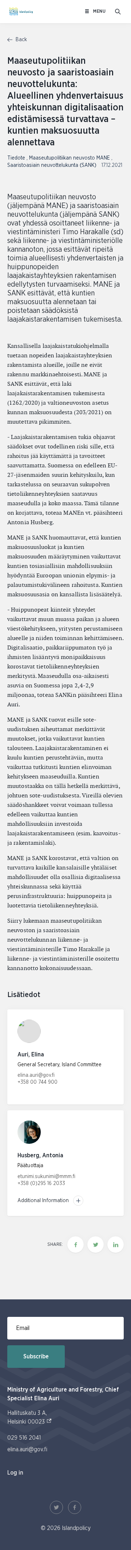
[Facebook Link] (74, 1507)
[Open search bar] (118, 11)
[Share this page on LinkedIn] (115, 1244)
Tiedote (17, 158)
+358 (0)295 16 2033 (41, 1183)
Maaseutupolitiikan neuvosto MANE (70, 158)
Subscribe (36, 1356)
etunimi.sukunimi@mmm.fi (46, 1176)
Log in (15, 1473)
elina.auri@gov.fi (36, 1075)
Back (20, 39)
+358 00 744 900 (37, 1082)
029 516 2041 (24, 1438)
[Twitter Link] (56, 1507)
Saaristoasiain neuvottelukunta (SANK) (52, 165)
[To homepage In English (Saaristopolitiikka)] (21, 11)
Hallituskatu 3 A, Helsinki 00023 (29, 1417)
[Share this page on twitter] (95, 1244)
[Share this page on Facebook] (75, 1244)
